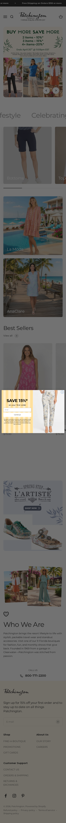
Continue (17, 414)
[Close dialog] (62, 392)
